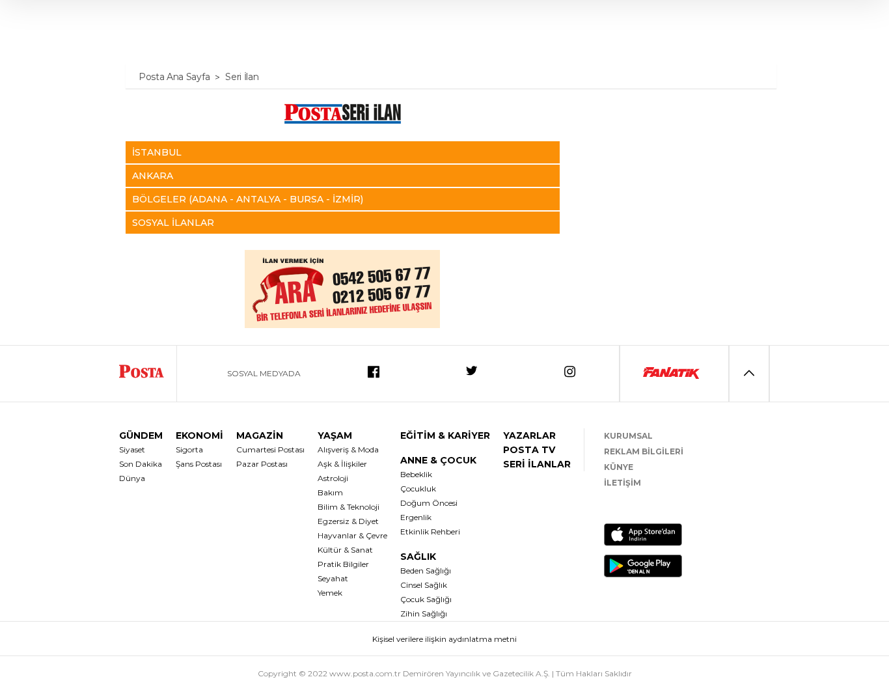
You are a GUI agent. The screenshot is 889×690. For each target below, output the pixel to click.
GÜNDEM (141, 435)
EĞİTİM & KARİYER (445, 435)
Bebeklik (416, 474)
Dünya (132, 478)
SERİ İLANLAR (537, 464)
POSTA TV (529, 450)
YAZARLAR (529, 435)
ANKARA (152, 176)
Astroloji (333, 478)
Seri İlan (241, 77)
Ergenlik (415, 517)
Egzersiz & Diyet (348, 521)
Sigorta (189, 449)
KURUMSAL (628, 436)
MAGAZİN (259, 435)
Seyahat (333, 578)
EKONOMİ (199, 435)
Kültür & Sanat (345, 550)
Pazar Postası (262, 464)
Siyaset (132, 449)
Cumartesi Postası (270, 449)
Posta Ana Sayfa (174, 77)
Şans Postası (199, 464)
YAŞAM (335, 435)
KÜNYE (618, 467)
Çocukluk (418, 488)
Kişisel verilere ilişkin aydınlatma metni (444, 639)
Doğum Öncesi (429, 503)
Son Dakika (140, 464)
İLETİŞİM (622, 483)
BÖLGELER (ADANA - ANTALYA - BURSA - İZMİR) (247, 199)
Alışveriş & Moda (348, 449)
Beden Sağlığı (425, 570)
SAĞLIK (418, 556)
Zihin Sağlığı (423, 613)
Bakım (330, 492)
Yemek (330, 593)
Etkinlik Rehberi (430, 531)
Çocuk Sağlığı (426, 599)
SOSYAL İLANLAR (173, 222)
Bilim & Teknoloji (348, 507)
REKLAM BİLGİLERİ (643, 451)
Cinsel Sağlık (423, 585)
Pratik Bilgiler (343, 564)
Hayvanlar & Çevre (352, 535)
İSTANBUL (157, 152)
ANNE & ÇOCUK (438, 460)
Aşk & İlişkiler (342, 464)
